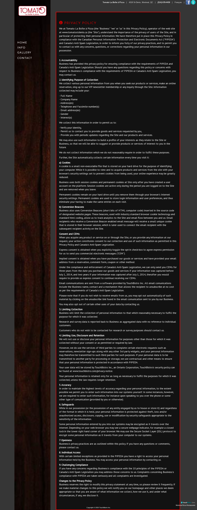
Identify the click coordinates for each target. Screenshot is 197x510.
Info (21, 47)
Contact (24, 58)
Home (22, 42)
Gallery (24, 52)
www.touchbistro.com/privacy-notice (92, 371)
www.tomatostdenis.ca (74, 32)
